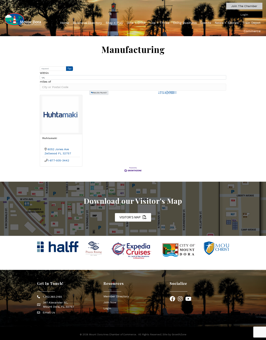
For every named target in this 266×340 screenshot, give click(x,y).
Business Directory (87, 23)
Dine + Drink (136, 23)
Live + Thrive (159, 23)
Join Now (110, 302)
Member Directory (116, 296)
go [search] (70, 69)
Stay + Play (114, 23)
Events (205, 23)
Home (64, 23)
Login (107, 308)
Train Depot (251, 23)
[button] (244, 6)
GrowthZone (179, 334)
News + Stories (227, 23)
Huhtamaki (49, 138)
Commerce (252, 31)
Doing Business (185, 23)
